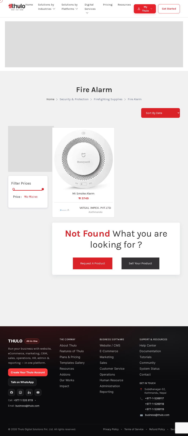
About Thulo (68, 345)
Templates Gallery (72, 362)
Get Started (169, 8)
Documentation (150, 351)
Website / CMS (110, 345)
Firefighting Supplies (108, 99)
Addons (65, 374)
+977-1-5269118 (154, 403)
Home (50, 99)
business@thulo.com (27, 405)
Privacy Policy (111, 429)
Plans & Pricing (70, 357)
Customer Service (112, 368)
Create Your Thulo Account (28, 372)
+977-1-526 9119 (23, 400)
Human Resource (111, 380)
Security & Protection (74, 99)
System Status (150, 368)
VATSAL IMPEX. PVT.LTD (95, 208)
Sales (103, 362)
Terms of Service (134, 429)
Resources (67, 368)
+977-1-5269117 (154, 398)
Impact (64, 386)
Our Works (67, 380)
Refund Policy (157, 429)
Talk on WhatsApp (22, 382)
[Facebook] (11, 392)
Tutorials (145, 357)
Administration (110, 386)
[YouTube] (38, 392)
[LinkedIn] (29, 392)
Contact (145, 374)
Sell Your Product (140, 263)
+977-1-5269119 (154, 409)
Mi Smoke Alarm (83, 193)
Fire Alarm (135, 99)
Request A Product (92, 263)
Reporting (106, 392)
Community (148, 362)
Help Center (148, 345)
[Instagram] (20, 392)
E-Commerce (109, 351)
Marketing (107, 357)
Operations (107, 374)
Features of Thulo (72, 351)
